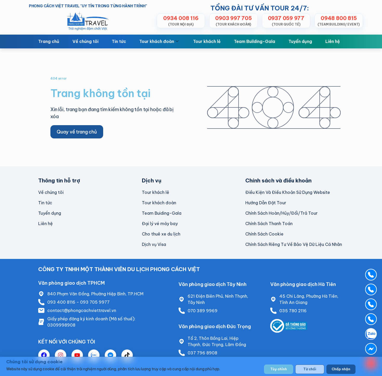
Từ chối (309, 369)
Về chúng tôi (85, 41)
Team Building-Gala (254, 41)
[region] (191, 366)
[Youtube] (77, 355)
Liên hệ (332, 41)
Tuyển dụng (300, 41)
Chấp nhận (341, 369)
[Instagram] (60, 355)
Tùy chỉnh (278, 369)
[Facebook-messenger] (110, 355)
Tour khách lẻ (207, 41)
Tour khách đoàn (156, 41)
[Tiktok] (127, 355)
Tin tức (119, 41)
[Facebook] (44, 355)
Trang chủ (48, 41)
